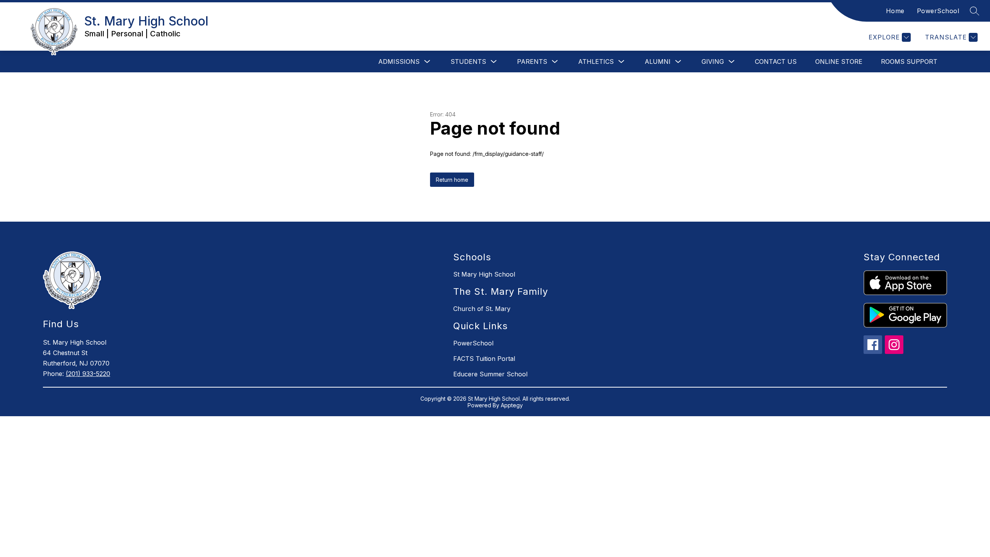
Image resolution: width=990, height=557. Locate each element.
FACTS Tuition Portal (484, 358)
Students (468, 61)
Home (895, 11)
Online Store (838, 61)
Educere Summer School (490, 374)
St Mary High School (484, 274)
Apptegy (512, 405)
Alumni (658, 61)
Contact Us (776, 61)
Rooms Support (909, 61)
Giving (713, 61)
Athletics (596, 61)
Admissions (399, 61)
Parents (532, 61)
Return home (452, 179)
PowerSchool (938, 11)
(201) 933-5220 (88, 374)
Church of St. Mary (481, 309)
